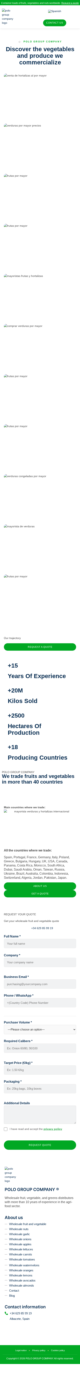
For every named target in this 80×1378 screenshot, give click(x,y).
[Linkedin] (6, 1326)
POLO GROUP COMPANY (42, 41)
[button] (40, 101)
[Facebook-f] (12, 1326)
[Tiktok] (32, 1326)
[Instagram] (26, 1326)
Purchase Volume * (18, 1022)
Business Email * (16, 977)
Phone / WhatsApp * (18, 995)
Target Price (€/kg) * (18, 1063)
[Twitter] (19, 1326)
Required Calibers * (18, 1041)
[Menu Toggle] (25, 17)
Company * (12, 955)
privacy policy (52, 1128)
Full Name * (12, 936)
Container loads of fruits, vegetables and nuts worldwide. (40, 3)
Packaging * (13, 1081)
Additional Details (17, 1103)
